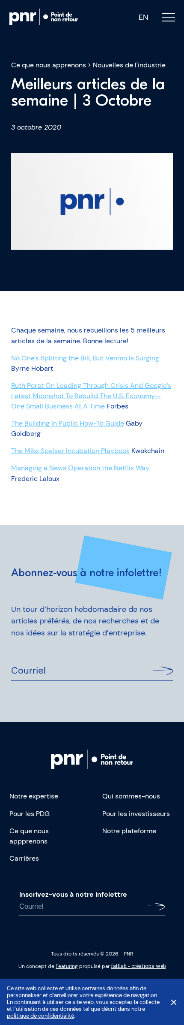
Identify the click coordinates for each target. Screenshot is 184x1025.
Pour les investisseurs (136, 813)
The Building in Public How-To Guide (67, 423)
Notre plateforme (129, 830)
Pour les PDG (29, 813)
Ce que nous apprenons (48, 65)
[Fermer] (173, 1002)
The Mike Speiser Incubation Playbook (70, 450)
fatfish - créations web (138, 965)
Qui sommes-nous (131, 796)
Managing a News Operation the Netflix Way (80, 467)
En (143, 17)
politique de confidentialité (40, 1015)
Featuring (67, 966)
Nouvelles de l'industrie (129, 65)
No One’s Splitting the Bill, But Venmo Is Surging (85, 358)
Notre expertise (33, 796)
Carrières (24, 858)
